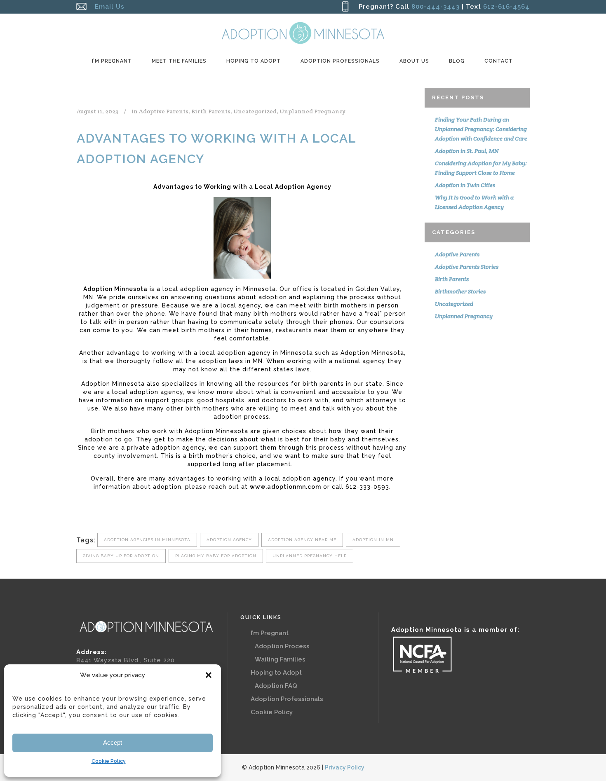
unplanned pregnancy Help (309, 556)
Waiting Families (280, 659)
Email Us (109, 6)
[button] (208, 675)
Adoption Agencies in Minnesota (147, 539)
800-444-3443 (435, 6)
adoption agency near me (302, 539)
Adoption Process (282, 646)
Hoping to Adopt (276, 672)
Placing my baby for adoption (215, 556)
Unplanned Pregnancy (312, 111)
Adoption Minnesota (115, 289)
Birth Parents (210, 111)
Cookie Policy (109, 761)
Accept (112, 742)
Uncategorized (255, 111)
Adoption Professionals (287, 699)
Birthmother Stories (460, 291)
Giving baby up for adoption (121, 556)
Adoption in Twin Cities (465, 185)
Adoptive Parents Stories (466, 266)
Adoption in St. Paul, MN (466, 151)
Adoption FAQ (276, 686)
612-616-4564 (505, 6)
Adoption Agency (229, 539)
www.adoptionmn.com (285, 486)
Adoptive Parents (163, 111)
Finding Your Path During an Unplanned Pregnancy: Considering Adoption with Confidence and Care (481, 129)
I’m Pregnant (270, 633)
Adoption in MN (373, 539)
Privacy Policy (344, 767)
